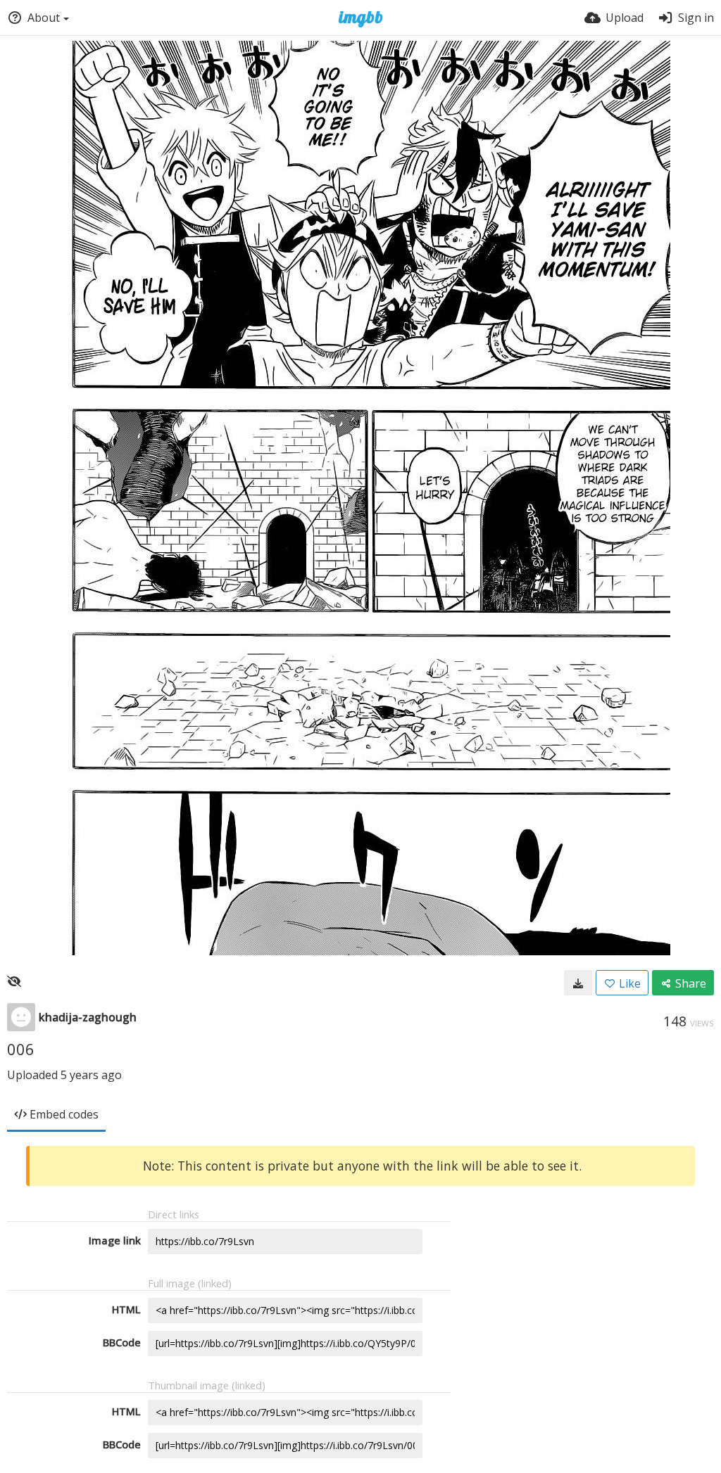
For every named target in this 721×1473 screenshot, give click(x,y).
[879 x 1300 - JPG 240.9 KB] (578, 982)
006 (21, 1048)
